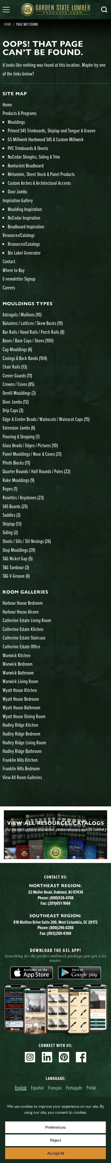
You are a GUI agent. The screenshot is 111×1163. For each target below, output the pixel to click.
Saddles (11, 515)
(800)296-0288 (61, 927)
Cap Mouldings (17, 349)
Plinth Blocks (16, 462)
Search (104, 9)
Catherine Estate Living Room (27, 620)
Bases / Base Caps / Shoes (28, 340)
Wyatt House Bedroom (21, 699)
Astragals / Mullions (22, 314)
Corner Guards (17, 375)
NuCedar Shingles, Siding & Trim (34, 156)
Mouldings (16, 122)
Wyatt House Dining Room (24, 716)
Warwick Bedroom (18, 664)
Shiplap (12, 523)
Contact (9, 261)
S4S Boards (15, 506)
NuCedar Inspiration (24, 217)
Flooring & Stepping (21, 436)
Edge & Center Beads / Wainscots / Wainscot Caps (46, 419)
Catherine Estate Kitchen (23, 629)
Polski (91, 1087)
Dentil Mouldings (19, 393)
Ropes (10, 488)
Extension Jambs (19, 427)
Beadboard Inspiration (26, 226)
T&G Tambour (16, 567)
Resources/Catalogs (19, 235)
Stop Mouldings (19, 550)
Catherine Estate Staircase (24, 637)
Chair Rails (15, 366)
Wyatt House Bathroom (21, 707)
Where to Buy (14, 270)
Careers (9, 287)
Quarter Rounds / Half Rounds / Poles (36, 471)
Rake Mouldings (18, 480)
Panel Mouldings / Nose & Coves (32, 454)
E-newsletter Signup (19, 278)
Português (74, 1087)
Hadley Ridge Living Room (24, 742)
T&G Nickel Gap (18, 558)
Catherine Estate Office (21, 646)
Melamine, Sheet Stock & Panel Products (41, 174)
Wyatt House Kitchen (20, 690)
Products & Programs (19, 113)
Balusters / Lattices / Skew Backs (33, 323)
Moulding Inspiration (25, 209)
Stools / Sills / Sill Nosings (27, 541)
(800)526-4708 (62, 897)
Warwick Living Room (20, 681)
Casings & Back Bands (25, 358)
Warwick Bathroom (18, 672)
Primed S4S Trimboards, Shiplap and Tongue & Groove (52, 130)
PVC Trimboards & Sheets (28, 148)
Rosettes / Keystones (23, 497)
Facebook (81, 1057)
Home (7, 24)
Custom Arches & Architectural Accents (39, 183)
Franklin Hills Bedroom (21, 768)
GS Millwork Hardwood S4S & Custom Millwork (46, 139)
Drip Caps (13, 410)
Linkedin (47, 1057)
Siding (10, 532)
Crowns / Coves (18, 384)
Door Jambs (17, 191)
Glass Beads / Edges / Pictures (30, 445)
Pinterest (64, 1057)
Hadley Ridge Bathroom (22, 751)
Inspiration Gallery (18, 200)
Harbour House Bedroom (23, 603)
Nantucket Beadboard (26, 165)
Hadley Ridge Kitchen (20, 725)
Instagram (30, 1057)
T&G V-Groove (16, 576)
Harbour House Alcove (21, 611)
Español (37, 1087)
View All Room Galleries (22, 777)
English (21, 1087)
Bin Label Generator (24, 252)
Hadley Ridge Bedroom (21, 733)
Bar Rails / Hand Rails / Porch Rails (33, 332)
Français (54, 1087)
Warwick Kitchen (16, 655)
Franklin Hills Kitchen (20, 760)
